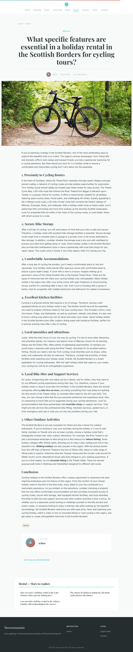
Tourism (85, 10)
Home (27, 10)
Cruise (47, 10)
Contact (103, 636)
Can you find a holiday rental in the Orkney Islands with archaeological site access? (40, 602)
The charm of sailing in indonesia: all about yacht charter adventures (89, 594)
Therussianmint (14, 627)
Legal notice (105, 631)
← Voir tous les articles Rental (36, 560)
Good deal (57, 10)
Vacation (104, 10)
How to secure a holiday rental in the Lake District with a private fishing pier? (39, 594)
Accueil (21, 24)
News (67, 10)
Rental (76, 10)
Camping (37, 10)
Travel (95, 10)
